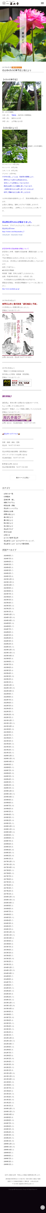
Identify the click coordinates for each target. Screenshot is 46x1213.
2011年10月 (8, 1079)
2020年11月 (8, 758)
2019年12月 (8, 791)
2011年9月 (7, 1082)
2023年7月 (7, 664)
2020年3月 (7, 782)
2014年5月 (7, 988)
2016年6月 (7, 914)
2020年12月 (8, 756)
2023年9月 (7, 658)
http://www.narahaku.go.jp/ (11, 289)
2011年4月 (7, 1097)
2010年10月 (8, 1114)
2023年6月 (7, 667)
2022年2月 (7, 714)
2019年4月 (7, 814)
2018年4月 (7, 850)
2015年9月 (7, 941)
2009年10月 (8, 1150)
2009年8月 (7, 1155)
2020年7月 (7, 770)
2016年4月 (7, 920)
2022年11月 (8, 688)
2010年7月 (7, 1123)
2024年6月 (7, 632)
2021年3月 (7, 747)
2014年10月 (8, 973)
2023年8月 (7, 661)
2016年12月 (8, 897)
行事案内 (7, 497)
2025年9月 (7, 588)
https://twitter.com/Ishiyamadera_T (13, 231)
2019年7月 (7, 805)
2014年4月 (7, 991)
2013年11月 (8, 1005)
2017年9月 (7, 870)
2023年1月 (7, 682)
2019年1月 (7, 823)
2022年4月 (7, 708)
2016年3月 (7, 923)
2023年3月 (7, 676)
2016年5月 (7, 917)
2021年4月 (7, 744)
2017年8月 (7, 873)
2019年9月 (7, 800)
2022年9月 (7, 694)
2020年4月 (7, 779)
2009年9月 (7, 1153)
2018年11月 (8, 829)
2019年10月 (8, 797)
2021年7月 (7, 735)
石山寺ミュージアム (11, 508)
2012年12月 (8, 1038)
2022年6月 (7, 703)
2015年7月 (7, 947)
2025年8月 (7, 591)
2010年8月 (7, 1120)
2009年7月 (7, 1158)
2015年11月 (8, 935)
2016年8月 (7, 908)
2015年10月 (8, 938)
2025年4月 (7, 603)
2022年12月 (8, 685)
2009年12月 (8, 1144)
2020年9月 (7, 764)
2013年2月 (7, 1032)
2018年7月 (7, 841)
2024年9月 (7, 623)
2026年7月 (7, 558)
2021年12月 (8, 720)
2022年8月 (7, 697)
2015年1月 (7, 964)
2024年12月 (8, 614)
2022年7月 (7, 700)
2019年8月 (7, 803)
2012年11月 (8, 1041)
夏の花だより (8, 520)
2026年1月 (7, 576)
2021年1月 (7, 753)
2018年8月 (7, 838)
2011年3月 (7, 1100)
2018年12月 (8, 826)
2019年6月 (7, 808)
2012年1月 (7, 1070)
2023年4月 (7, 673)
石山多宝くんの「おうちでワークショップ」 (19, 541)
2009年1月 (7, 1164)
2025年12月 (8, 579)
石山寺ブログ (8, 529)
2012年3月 (7, 1064)
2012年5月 (7, 1058)
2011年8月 (7, 1085)
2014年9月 (7, 976)
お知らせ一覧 (8, 494)
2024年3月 (7, 641)
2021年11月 (8, 723)
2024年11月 (8, 617)
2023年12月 (8, 650)
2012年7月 (7, 1053)
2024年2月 (7, 644)
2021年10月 (8, 726)
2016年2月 (7, 926)
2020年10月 (8, 761)
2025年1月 (7, 611)
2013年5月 (7, 1023)
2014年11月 (8, 970)
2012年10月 (8, 1044)
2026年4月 (7, 567)
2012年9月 (7, 1047)
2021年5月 (7, 741)
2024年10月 (8, 620)
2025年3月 (7, 606)
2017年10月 (8, 867)
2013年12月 (8, 1003)
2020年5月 (7, 776)
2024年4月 (7, 638)
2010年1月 (7, 1141)
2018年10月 (8, 832)
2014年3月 (7, 994)
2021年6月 (7, 738)
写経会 (14, 115)
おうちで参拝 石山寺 (11, 538)
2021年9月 (7, 729)
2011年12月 (8, 1073)
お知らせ (7, 535)
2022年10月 (8, 691)
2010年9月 (7, 1117)
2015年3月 (7, 958)
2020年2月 (7, 785)
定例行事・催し (9, 500)
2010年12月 (8, 1108)
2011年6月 (7, 1091)
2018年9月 (7, 835)
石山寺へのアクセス (11, 434)
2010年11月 (8, 1111)
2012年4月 (7, 1061)
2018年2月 (7, 855)
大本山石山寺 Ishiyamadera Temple (12, 234)
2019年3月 (7, 817)
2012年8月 (7, 1050)
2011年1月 (7, 1106)
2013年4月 (7, 1026)
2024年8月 (7, 626)
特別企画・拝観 (9, 505)
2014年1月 (7, 1000)
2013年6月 (7, 1020)
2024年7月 (7, 629)
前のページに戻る (22, 477)
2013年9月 (7, 1011)
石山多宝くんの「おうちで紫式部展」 (17, 544)
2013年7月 (7, 1017)
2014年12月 (8, 967)
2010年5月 (7, 1129)
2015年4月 (7, 955)
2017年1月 (7, 894)
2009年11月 (8, 1147)
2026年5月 (7, 564)
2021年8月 (7, 732)
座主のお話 (8, 532)
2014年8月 (7, 979)
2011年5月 (7, 1094)
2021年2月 (7, 750)
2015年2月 (7, 961)
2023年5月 (7, 670)
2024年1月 (7, 647)
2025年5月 (7, 600)
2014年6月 (7, 985)
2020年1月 (7, 788)
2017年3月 (7, 888)
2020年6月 (7, 773)
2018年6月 (7, 844)
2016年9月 (7, 905)
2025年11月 (8, 582)
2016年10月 (8, 903)
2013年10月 (8, 1008)
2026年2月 (7, 573)
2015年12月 (8, 932)
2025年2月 (7, 608)
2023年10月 (8, 656)
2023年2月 (7, 679)
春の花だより (8, 517)
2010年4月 (7, 1132)
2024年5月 (7, 635)
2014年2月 (7, 997)
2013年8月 (7, 1014)
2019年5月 (7, 811)
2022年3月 (7, 711)
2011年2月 (7, 1103)
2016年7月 (7, 911)
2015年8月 (7, 944)
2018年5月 (7, 847)
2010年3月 (7, 1135)
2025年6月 (7, 597)
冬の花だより (8, 526)
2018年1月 (7, 858)
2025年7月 (7, 594)
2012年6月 (7, 1055)
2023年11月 (8, 653)
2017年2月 (7, 891)
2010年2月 (7, 1138)
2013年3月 (7, 1029)
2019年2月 (7, 820)
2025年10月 (8, 585)
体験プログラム (9, 502)
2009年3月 (7, 1161)
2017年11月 (8, 864)
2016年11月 (8, 900)
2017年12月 (8, 861)
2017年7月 (7, 876)
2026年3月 (7, 570)
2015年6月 (7, 950)
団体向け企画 (8, 511)
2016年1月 (7, 929)
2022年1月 (7, 717)
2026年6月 (7, 561)
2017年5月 (7, 882)
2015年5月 (7, 953)
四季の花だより (9, 514)
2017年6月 (7, 879)
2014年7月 (7, 982)
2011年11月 (8, 1076)
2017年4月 (7, 885)
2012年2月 (7, 1067)
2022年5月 (7, 706)
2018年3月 (7, 852)
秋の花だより (8, 523)
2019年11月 (8, 794)
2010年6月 (7, 1126)
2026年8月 (7, 555)
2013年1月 (7, 1035)
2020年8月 (7, 767)
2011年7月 (7, 1088)
